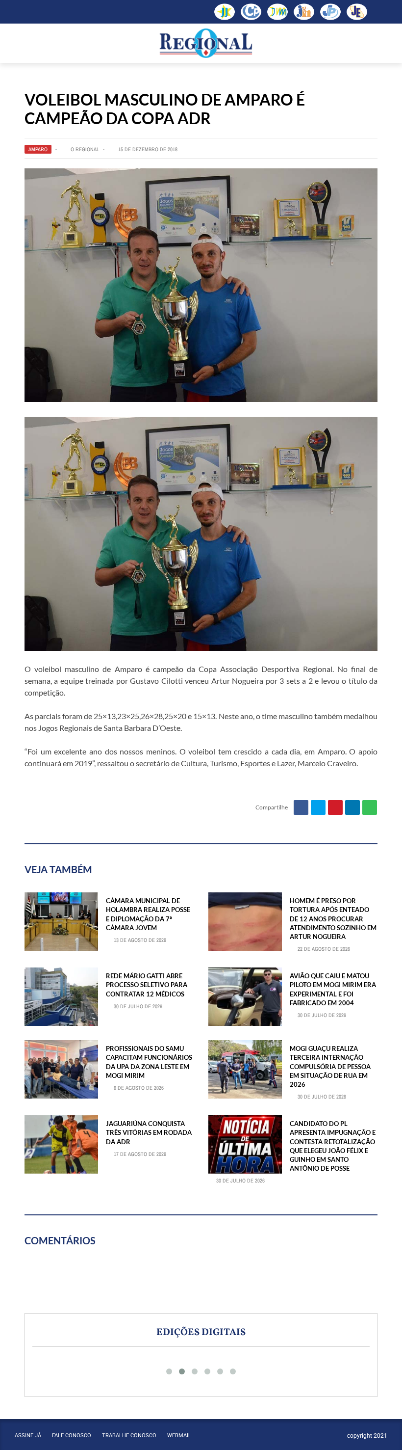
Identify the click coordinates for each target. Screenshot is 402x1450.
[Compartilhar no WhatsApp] (369, 807)
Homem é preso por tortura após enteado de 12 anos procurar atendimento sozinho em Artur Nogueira (333, 918)
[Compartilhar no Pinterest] (335, 807)
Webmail (179, 1435)
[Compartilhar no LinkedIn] (352, 807)
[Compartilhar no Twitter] (318, 807)
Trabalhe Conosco (129, 1435)
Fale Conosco (71, 1435)
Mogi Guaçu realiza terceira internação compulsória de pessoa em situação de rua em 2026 (330, 1066)
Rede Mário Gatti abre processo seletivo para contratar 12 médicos (146, 984)
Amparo (38, 149)
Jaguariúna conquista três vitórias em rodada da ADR (149, 1132)
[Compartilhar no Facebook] (301, 807)
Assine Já (28, 1435)
